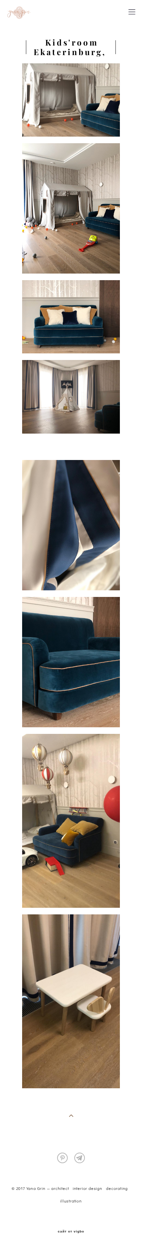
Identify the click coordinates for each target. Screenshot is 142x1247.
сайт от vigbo (71, 1231)
